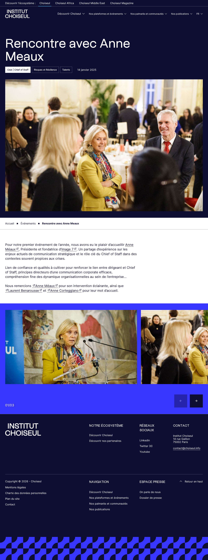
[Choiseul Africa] (17, 14)
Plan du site (12, 498)
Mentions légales (15, 487)
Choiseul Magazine (121, 3)
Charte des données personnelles (25, 493)
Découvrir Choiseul (69, 13)
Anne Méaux (45, 286)
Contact (10, 504)
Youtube (145, 451)
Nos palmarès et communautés (146, 13)
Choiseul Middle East (92, 3)
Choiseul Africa (64, 3)
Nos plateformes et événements (106, 13)
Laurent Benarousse (23, 291)
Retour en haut (194, 481)
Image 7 (67, 249)
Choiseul (44, 3)
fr (197, 13)
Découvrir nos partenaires (105, 440)
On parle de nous (150, 492)
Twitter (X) (146, 446)
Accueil (9, 223)
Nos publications (180, 13)
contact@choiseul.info (186, 448)
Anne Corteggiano (64, 291)
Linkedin (145, 440)
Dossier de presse (151, 497)
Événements (28, 223)
